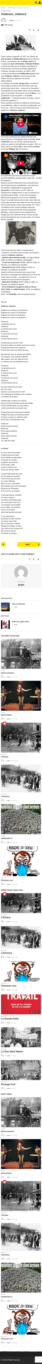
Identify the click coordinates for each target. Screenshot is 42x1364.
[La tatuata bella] (21, 1004)
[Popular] (5, 724)
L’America (5, 796)
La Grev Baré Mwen (12, 1051)
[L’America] (21, 778)
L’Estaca (4, 757)
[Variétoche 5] (21, 819)
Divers (3, 670)
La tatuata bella (10, 1018)
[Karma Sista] (21, 696)
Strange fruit (8, 1084)
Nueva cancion (7, 673)
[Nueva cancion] (21, 654)
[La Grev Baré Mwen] (21, 1037)
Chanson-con (7, 880)
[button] (36, 3)
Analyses (6, 11)
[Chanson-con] (21, 861)
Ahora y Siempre (18, 604)
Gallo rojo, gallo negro (20, 621)
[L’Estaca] (21, 738)
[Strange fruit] (21, 1070)
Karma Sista (6, 715)
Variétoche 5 (6, 838)
